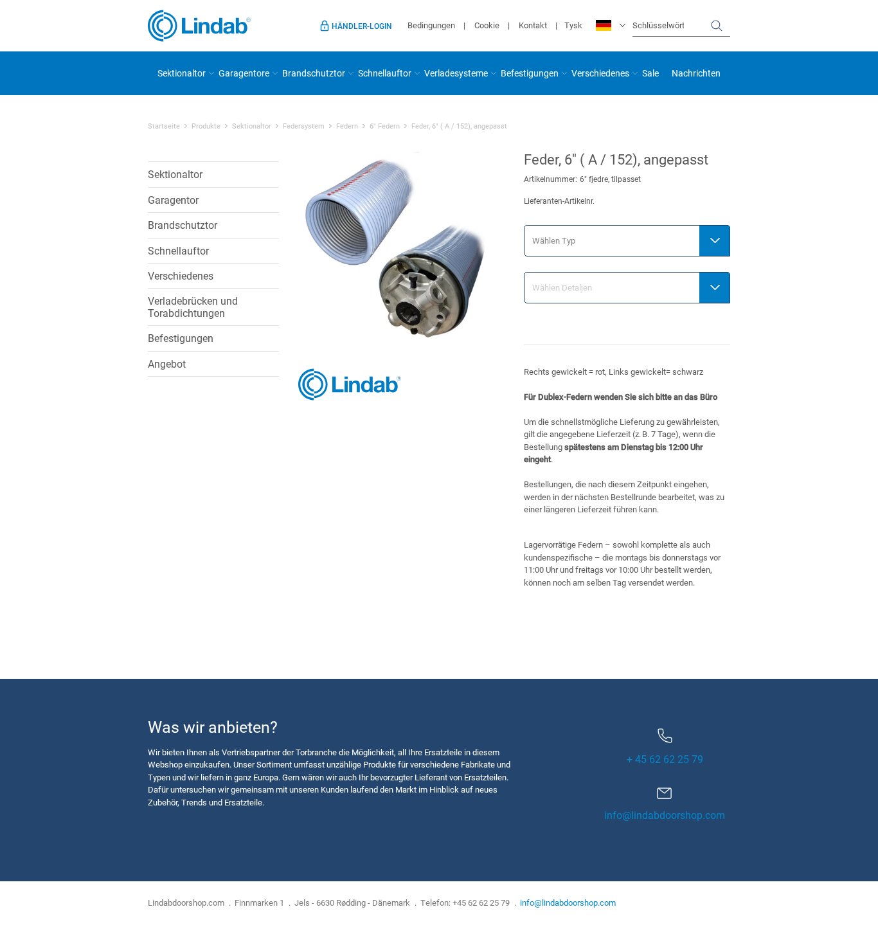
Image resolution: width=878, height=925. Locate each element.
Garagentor (173, 199)
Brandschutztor (313, 73)
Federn (347, 125)
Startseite (164, 125)
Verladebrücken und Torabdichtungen (193, 306)
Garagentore (244, 73)
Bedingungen (431, 25)
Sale (650, 73)
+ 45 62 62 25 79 (665, 759)
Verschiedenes (600, 73)
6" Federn (385, 125)
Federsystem (304, 125)
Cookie (486, 25)
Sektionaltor (181, 73)
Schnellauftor (384, 73)
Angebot (167, 363)
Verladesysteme (456, 73)
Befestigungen (530, 73)
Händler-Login (362, 26)
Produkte (206, 125)
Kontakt (533, 25)
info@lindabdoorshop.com (664, 815)
